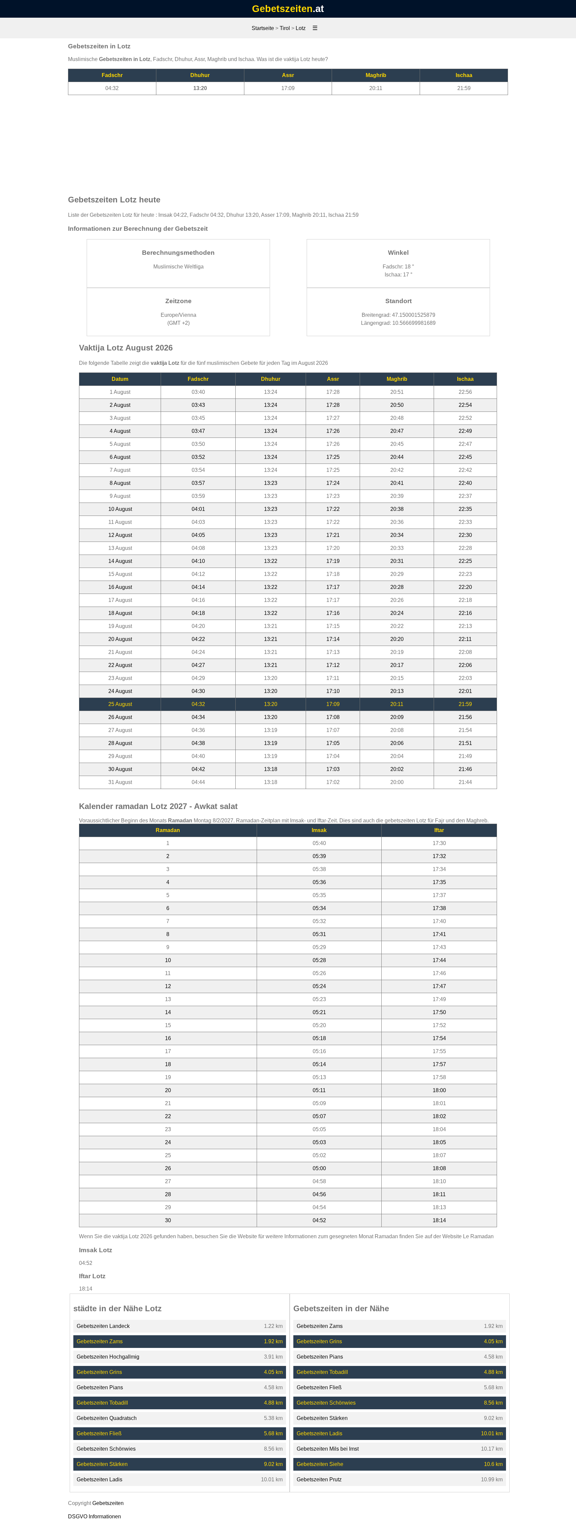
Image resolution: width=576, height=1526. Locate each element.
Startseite (263, 28)
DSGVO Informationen (94, 1516)
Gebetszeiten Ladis (99, 1479)
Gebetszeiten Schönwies (106, 1449)
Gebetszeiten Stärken (102, 1464)
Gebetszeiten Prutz (319, 1479)
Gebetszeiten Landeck (103, 1326)
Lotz (301, 28)
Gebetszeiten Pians (100, 1387)
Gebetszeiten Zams (100, 1341)
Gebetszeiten (282, 8)
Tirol (285, 28)
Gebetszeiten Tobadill (102, 1403)
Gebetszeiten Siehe (320, 1464)
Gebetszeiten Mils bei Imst (328, 1449)
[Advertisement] (288, 141)
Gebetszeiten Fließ (99, 1433)
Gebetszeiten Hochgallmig (108, 1357)
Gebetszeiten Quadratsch (107, 1418)
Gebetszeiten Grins (99, 1372)
